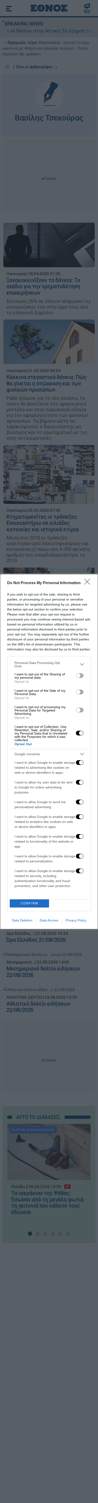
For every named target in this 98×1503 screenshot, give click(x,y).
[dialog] (49, 751)
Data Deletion (22, 920)
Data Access (49, 920)
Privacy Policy (76, 920)
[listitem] (49, 664)
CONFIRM (29, 903)
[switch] (79, 675)
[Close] (88, 583)
